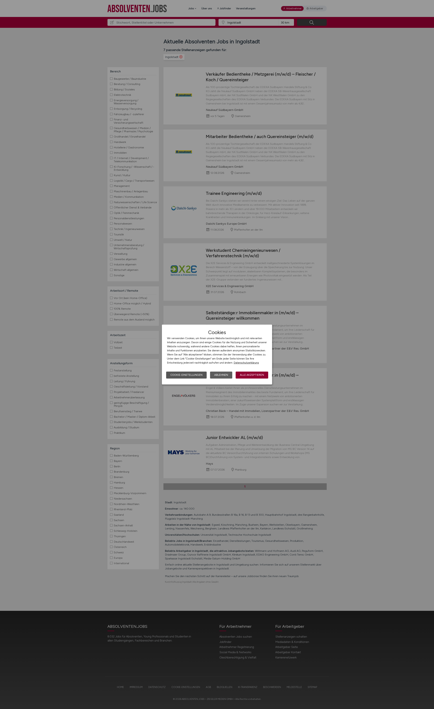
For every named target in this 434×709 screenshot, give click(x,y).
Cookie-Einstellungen (186, 374)
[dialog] (217, 355)
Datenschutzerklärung (246, 362)
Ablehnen (221, 374)
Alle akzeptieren (252, 374)
